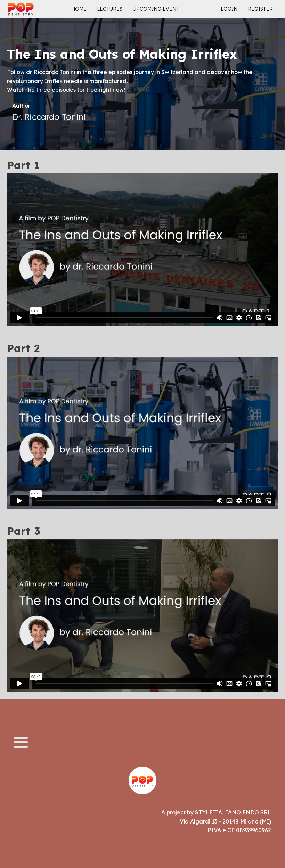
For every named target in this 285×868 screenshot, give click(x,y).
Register (260, 9)
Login (229, 9)
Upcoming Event (156, 9)
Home (79, 9)
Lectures (109, 9)
